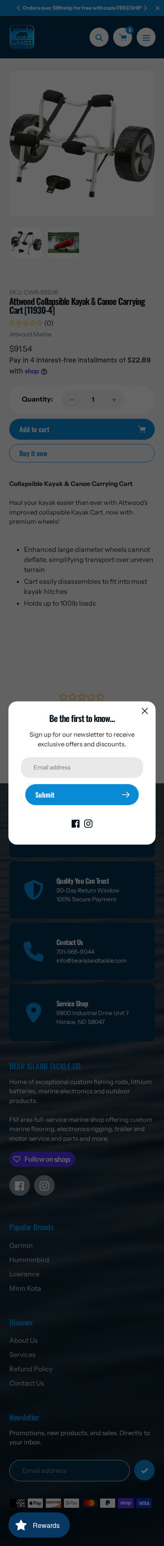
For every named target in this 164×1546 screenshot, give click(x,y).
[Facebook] (75, 823)
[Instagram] (88, 823)
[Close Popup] (145, 711)
